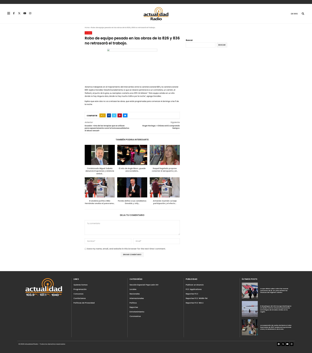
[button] (303, 14)
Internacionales (137, 298)
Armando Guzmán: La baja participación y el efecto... (165, 202)
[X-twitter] (19, 13)
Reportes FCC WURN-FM (196, 298)
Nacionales (135, 294)
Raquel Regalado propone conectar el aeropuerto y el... (165, 169)
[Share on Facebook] (109, 115)
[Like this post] (103, 115)
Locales (133, 289)
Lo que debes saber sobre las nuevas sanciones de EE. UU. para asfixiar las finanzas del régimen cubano (274, 290)
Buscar (189, 40)
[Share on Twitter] (114, 115)
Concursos (78, 294)
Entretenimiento (137, 312)
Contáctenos (79, 298)
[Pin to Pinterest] (119, 115)
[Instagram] (30, 13)
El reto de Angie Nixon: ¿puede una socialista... (132, 169)
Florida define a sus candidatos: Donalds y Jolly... (132, 202)
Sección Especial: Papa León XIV (144, 285)
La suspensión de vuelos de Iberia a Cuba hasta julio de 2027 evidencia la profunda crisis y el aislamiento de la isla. (275, 327)
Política (133, 303)
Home (87, 27)
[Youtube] (25, 13)
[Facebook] (279, 344)
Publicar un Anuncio (195, 285)
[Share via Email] (125, 115)
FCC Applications (194, 289)
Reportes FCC (192, 294)
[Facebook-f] (14, 13)
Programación (80, 289)
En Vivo (294, 14)
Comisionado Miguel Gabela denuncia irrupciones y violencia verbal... (99, 171)
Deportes (134, 307)
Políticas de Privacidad (84, 303)
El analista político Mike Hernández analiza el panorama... (100, 202)
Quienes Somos (80, 285)
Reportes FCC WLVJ (195, 303)
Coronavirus (135, 316)
